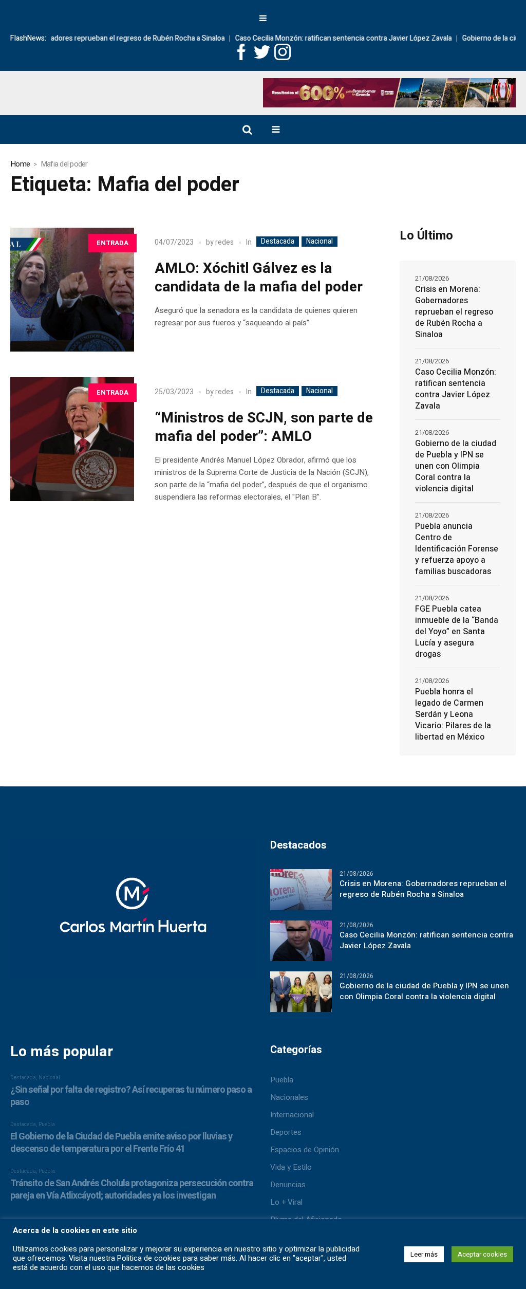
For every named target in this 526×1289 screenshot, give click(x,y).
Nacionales (289, 1097)
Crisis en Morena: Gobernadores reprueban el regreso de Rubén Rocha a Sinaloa (454, 312)
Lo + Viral (286, 1202)
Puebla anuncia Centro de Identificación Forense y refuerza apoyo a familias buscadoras (456, 549)
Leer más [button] (424, 1254)
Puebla (281, 1079)
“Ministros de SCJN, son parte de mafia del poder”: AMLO (264, 427)
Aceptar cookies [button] (482, 1254)
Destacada (277, 241)
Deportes (286, 1132)
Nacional (319, 241)
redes (224, 242)
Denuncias (288, 1184)
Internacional (292, 1114)
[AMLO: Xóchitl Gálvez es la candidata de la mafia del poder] (72, 290)
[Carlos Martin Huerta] (132, 913)
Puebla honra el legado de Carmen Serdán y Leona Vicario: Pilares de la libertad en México (453, 714)
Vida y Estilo (291, 1167)
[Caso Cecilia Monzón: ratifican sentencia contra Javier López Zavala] (301, 940)
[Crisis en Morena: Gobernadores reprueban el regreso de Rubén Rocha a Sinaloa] (301, 889)
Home (20, 164)
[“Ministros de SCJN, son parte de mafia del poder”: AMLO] (72, 439)
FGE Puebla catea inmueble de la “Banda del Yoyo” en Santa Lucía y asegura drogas (456, 631)
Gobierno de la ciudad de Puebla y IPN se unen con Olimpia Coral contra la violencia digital (455, 466)
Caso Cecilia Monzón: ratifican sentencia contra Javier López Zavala (336, 38)
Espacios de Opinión (304, 1149)
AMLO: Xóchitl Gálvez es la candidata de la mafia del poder (259, 278)
